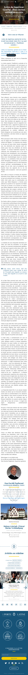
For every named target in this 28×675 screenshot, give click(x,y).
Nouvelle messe (17, 560)
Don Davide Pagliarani (10, 16)
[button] (27, 2)
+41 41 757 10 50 (14, 534)
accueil (3, 26)
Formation (9, 26)
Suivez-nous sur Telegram (16, 34)
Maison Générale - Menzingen (14, 568)
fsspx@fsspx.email (14, 536)
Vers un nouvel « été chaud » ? (14, 586)
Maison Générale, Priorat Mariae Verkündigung (14, 527)
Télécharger (11, 55)
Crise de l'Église (17, 26)
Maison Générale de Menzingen (14, 498)
